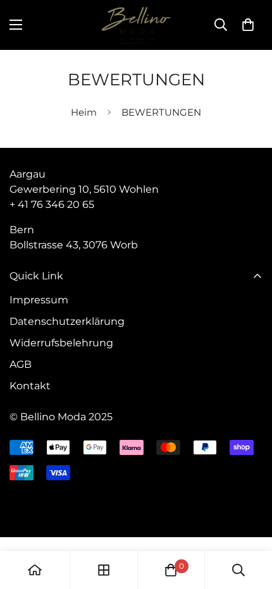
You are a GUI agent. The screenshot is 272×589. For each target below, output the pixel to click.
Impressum (38, 300)
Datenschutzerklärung (67, 321)
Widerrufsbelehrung (61, 343)
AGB (20, 364)
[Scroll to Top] (249, 522)
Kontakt (30, 386)
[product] (34, 570)
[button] (248, 24)
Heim (84, 112)
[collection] (103, 570)
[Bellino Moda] (136, 25)
